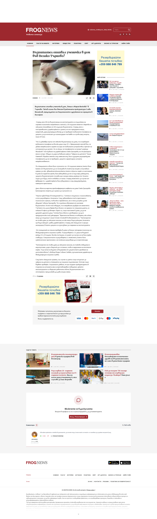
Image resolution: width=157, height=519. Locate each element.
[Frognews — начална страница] (36, 462)
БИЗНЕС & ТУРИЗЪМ (114, 475)
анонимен (35, 439)
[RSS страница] (129, 34)
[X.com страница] (126, 34)
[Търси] (129, 29)
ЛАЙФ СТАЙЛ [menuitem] (125, 43)
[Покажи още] (78, 514)
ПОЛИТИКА (87, 475)
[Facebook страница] (123, 34)
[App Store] (125, 463)
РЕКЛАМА (106, 482)
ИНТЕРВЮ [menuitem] (55, 43)
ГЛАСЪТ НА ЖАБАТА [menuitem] (42, 43)
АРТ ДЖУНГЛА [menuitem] (96, 43)
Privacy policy (90, 490)
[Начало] (120, 34)
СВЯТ (94, 475)
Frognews (40, 276)
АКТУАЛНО (78, 475)
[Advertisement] (78, 11)
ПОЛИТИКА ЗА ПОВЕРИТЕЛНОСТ (120, 482)
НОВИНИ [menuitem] (30, 43)
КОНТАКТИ (97, 482)
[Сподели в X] (93, 98)
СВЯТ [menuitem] (86, 43)
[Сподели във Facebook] (90, 98)
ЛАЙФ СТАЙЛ (127, 475)
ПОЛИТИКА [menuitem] (77, 43)
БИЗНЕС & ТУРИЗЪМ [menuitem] (111, 43)
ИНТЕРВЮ (70, 475)
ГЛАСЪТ (62, 475)
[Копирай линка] (87, 98)
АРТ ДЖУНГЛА (102, 475)
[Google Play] (113, 463)
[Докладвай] (48, 436)
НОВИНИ (35, 98)
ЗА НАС (90, 482)
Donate (97, 311)
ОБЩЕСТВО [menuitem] (67, 43)
